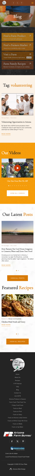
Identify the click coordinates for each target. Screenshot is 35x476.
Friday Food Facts (17, 405)
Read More (6, 134)
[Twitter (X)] (17, 3)
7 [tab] (20, 185)
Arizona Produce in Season (17, 399)
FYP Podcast (17, 383)
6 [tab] (18, 185)
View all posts (17, 278)
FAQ (17, 386)
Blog (17, 390)
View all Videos (17, 193)
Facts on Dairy (17, 414)
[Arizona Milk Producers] (17, 448)
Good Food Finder (24, 457)
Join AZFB (17, 396)
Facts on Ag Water (17, 427)
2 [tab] (10, 185)
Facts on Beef (17, 408)
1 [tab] (8, 185)
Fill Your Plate (23, 464)
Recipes (17, 380)
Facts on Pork (17, 411)
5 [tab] (16, 185)
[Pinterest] (21, 3)
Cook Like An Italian (11, 453)
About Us (17, 377)
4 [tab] (14, 185)
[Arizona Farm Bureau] (17, 434)
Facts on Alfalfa (17, 424)
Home (17, 374)
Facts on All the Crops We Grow (17, 420)
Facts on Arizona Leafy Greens (17, 417)
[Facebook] (13, 3)
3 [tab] (12, 185)
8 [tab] (22, 185)
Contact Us (17, 393)
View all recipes (17, 341)
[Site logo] (17, 365)
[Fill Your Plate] (4, 3)
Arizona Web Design (19, 469)
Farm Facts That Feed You (17, 402)
